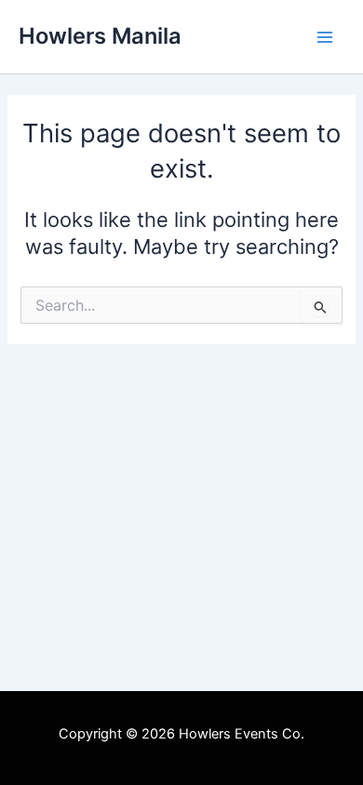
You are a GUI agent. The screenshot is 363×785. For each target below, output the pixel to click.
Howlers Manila (100, 35)
